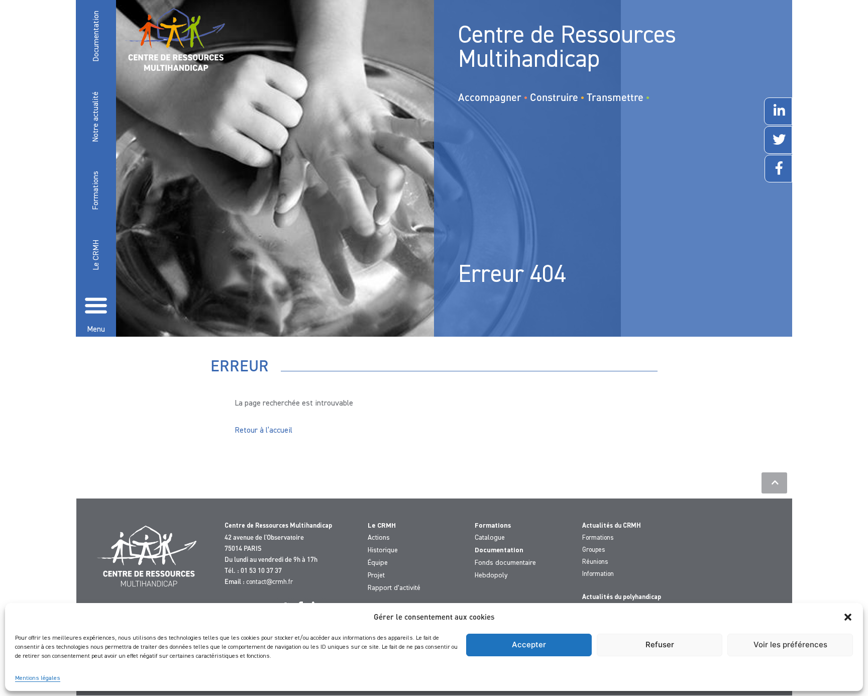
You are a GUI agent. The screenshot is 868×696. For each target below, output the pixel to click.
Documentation (96, 36)
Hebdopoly (491, 575)
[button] (848, 617)
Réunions (595, 562)
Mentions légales (37, 678)
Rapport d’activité (394, 587)
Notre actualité (96, 116)
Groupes (593, 550)
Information (598, 574)
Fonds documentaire (505, 562)
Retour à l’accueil (263, 431)
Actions (379, 537)
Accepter (529, 644)
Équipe (378, 562)
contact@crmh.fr (269, 582)
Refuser (659, 644)
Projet (376, 575)
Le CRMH (96, 255)
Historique (383, 550)
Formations (96, 190)
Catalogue (490, 537)
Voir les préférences (790, 644)
